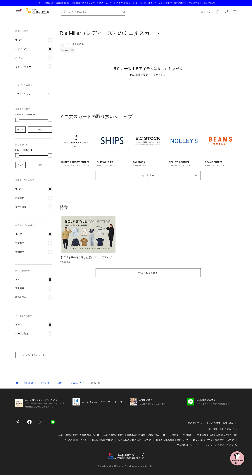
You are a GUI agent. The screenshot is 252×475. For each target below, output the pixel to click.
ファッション (44, 383)
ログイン (205, 12)
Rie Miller (28, 383)
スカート (61, 383)
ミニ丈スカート (78, 383)
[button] (33, 40)
